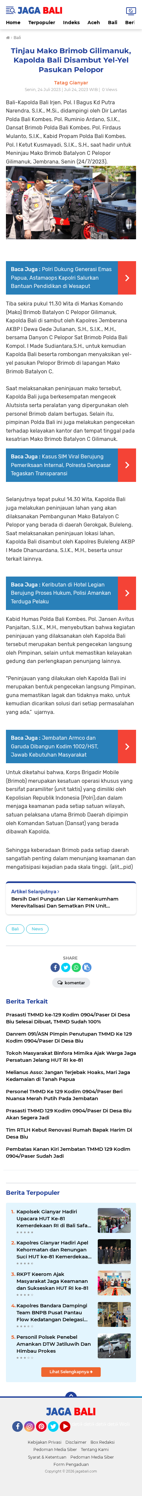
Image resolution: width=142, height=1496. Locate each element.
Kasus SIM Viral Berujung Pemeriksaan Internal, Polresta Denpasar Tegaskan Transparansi (61, 465)
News (37, 928)
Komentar (74, 982)
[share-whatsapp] (76, 967)
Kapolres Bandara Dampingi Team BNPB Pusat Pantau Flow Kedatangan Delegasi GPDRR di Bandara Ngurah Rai (52, 1312)
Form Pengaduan (71, 1464)
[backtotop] (71, 1398)
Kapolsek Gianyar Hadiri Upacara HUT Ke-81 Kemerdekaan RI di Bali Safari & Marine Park (54, 1218)
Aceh (94, 22)
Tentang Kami (95, 1449)
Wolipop (129, 1424)
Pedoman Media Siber (55, 1449)
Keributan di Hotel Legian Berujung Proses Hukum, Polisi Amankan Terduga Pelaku (61, 593)
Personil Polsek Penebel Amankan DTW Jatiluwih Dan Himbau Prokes (54, 1344)
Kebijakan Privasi (44, 1442)
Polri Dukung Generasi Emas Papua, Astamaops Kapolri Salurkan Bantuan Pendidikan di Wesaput (61, 277)
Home (13, 22)
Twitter (56, 1435)
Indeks (71, 22)
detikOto (82, 1424)
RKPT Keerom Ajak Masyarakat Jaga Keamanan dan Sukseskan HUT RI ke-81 (53, 1281)
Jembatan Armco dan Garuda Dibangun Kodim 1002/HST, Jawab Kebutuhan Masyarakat (54, 746)
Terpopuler (41, 22)
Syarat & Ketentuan (47, 1457)
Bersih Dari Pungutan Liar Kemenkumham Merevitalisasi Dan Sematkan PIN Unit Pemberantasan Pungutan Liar (65, 902)
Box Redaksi (102, 1442)
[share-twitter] (65, 967)
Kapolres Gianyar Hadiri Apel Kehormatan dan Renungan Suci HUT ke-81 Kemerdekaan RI (54, 1249)
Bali (112, 22)
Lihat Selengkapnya (70, 1371)
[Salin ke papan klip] (86, 967)
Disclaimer (76, 1442)
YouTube (69, 1435)
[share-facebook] (55, 967)
